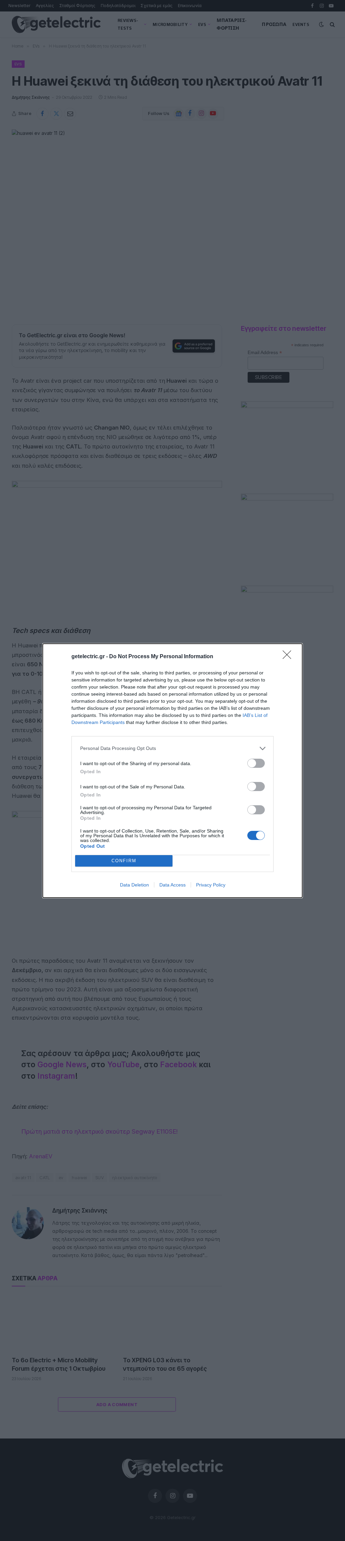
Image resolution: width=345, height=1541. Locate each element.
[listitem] (172, 748)
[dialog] (172, 771)
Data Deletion (134, 885)
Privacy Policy (210, 885)
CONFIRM (124, 860)
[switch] (256, 763)
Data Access (172, 885)
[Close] (289, 656)
